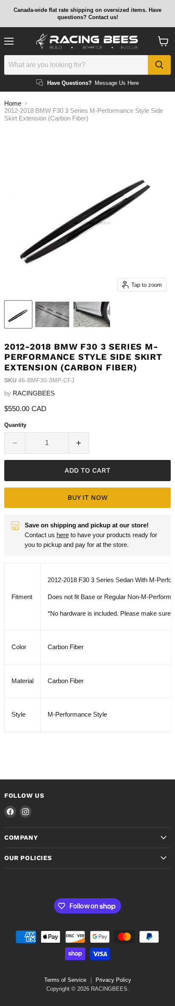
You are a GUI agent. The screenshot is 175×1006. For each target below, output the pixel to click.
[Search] (159, 65)
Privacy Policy (113, 980)
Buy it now (87, 497)
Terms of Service (65, 980)
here (62, 534)
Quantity (15, 425)
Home (12, 103)
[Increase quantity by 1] (79, 443)
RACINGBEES (34, 393)
